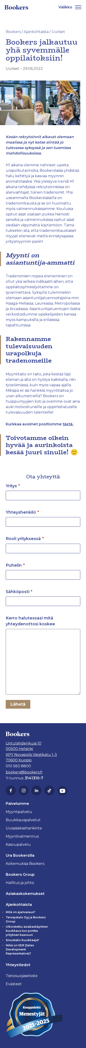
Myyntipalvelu (19, 812)
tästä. (68, 424)
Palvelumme (17, 803)
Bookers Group (20, 874)
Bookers (13, 32)
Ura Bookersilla (20, 855)
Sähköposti (19, 591)
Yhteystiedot (18, 965)
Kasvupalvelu (18, 844)
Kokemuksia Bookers (25, 863)
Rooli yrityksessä (25, 538)
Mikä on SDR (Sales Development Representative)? (20, 949)
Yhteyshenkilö (22, 512)
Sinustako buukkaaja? (22, 940)
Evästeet (14, 984)
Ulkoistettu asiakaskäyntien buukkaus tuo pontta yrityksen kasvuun (27, 931)
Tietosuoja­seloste (22, 976)
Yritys (13, 485)
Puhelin (15, 565)
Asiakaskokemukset (25, 893)
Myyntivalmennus (22, 836)
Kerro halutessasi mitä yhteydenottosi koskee (30, 621)
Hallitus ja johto (20, 883)
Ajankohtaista (36, 32)
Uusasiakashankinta (24, 828)
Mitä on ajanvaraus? (20, 912)
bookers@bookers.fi (24, 772)
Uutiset (12, 68)
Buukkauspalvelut (23, 820)
